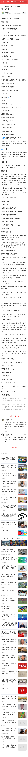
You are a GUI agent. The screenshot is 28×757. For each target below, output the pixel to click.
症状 (10, 165)
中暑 (8, 97)
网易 (2, 2)
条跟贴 (13, 447)
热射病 (3, 138)
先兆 (2, 149)
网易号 (7, 2)
